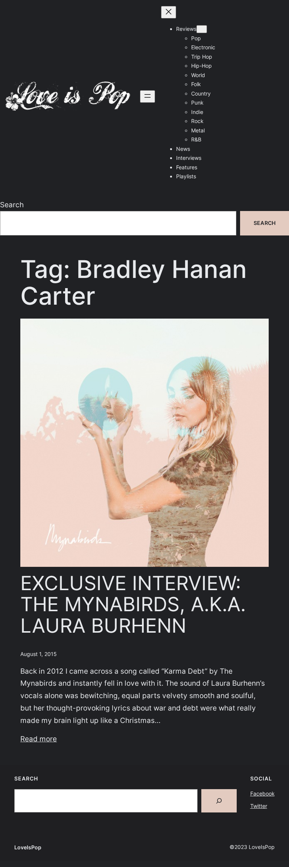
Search (12, 204)
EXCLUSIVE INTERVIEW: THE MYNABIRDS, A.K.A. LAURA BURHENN (133, 605)
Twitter (258, 806)
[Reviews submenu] (201, 29)
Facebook (262, 793)
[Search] (219, 800)
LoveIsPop (27, 847)
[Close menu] (168, 12)
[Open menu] (147, 96)
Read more (38, 738)
